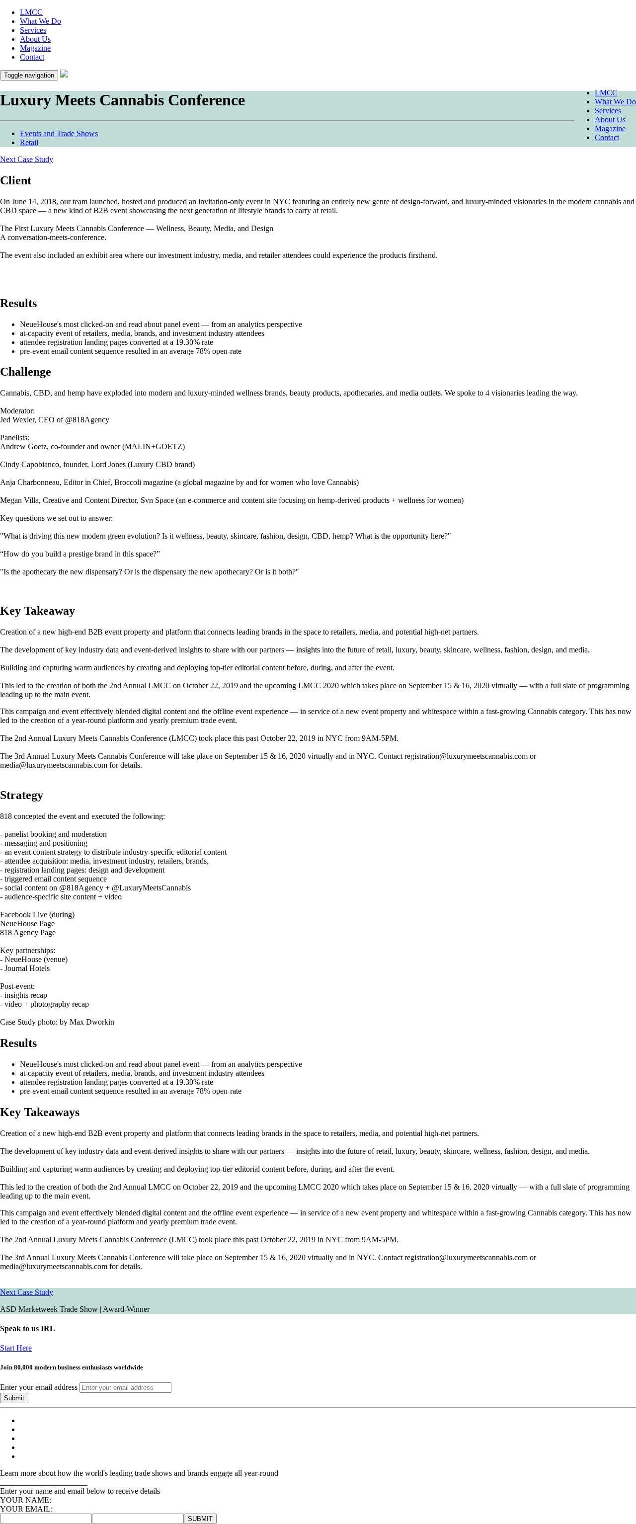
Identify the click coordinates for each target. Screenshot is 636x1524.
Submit (14, 1398)
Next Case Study (26, 1292)
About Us (35, 39)
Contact (32, 57)
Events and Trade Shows (59, 133)
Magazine (35, 48)
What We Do (40, 21)
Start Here (16, 1348)
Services (33, 30)
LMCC (31, 12)
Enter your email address (39, 1387)
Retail (29, 142)
